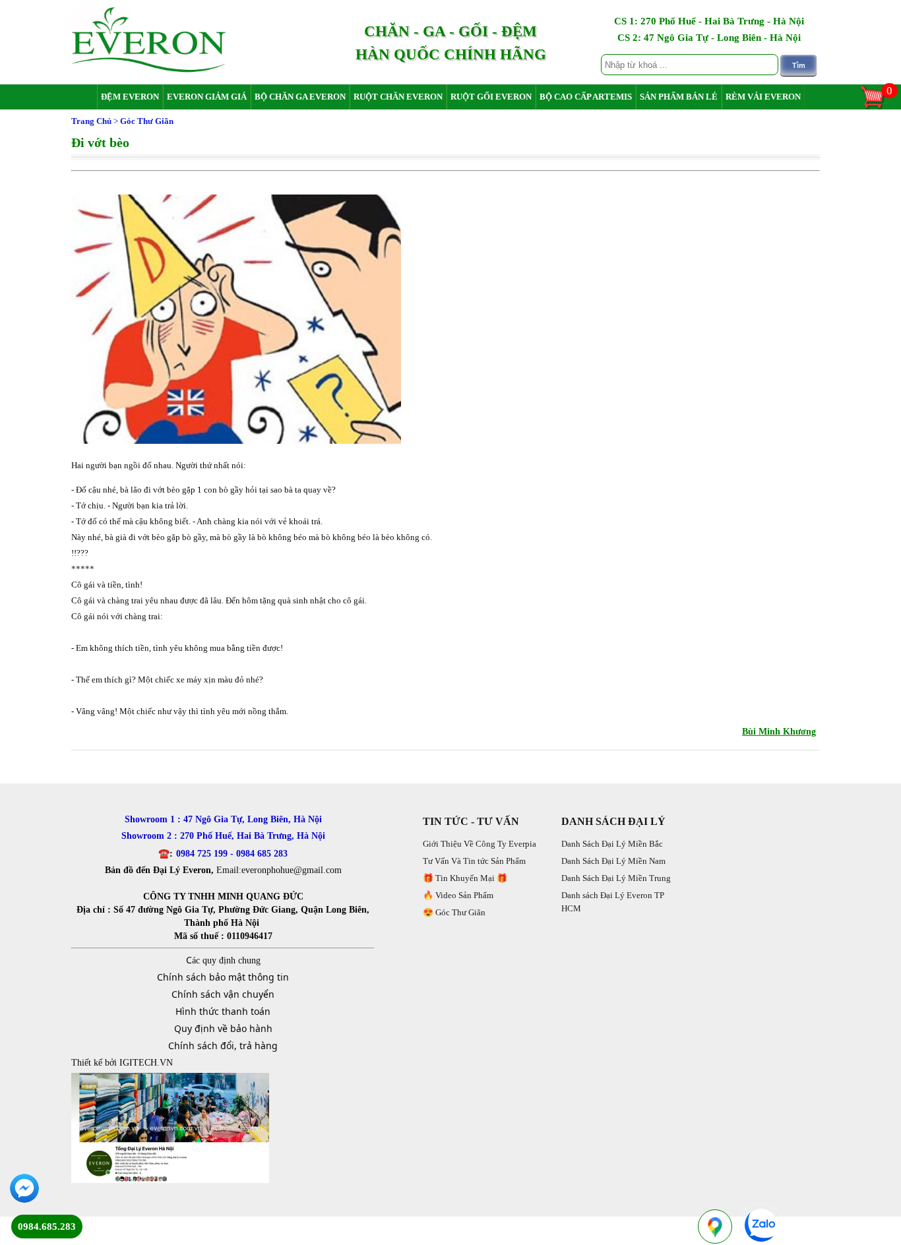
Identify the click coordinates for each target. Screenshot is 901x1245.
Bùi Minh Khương (779, 732)
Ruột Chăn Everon (398, 97)
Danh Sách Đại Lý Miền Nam (613, 861)
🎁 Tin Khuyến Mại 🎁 (465, 878)
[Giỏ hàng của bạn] (878, 107)
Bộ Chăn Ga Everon (300, 97)
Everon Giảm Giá (207, 97)
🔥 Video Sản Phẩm (458, 895)
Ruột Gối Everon (491, 97)
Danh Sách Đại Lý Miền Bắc (612, 844)
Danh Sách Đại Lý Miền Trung (616, 878)
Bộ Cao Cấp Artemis (586, 97)
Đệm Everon (130, 97)
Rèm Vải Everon (763, 97)
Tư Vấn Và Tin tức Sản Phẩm (474, 861)
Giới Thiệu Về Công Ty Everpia (479, 844)
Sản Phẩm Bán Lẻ (679, 97)
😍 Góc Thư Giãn (454, 912)
